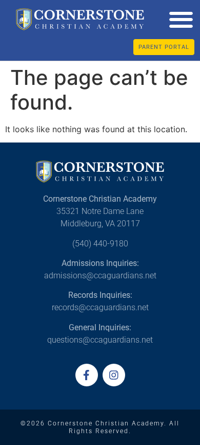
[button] (181, 19)
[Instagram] (114, 375)
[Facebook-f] (86, 375)
